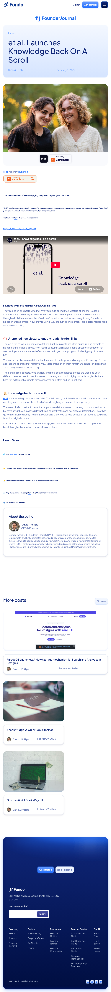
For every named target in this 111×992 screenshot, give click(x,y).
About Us (13, 938)
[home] (16, 4)
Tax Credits (33, 943)
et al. (5, 171)
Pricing (31, 948)
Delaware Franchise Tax (77, 957)
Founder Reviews (13, 944)
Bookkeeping (34, 933)
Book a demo (97, 950)
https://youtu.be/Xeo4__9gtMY (19, 228)
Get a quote (97, 942)
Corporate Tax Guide (78, 934)
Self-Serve (96, 934)
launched (23, 171)
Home (12, 933)
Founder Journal (54, 942)
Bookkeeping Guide (78, 942)
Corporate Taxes (36, 938)
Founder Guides (54, 934)
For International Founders (79, 965)
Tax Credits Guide (76, 950)
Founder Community (56, 950)
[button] (104, 4)
